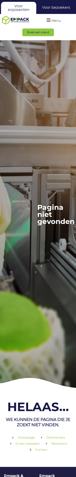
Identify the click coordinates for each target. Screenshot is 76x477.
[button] (53, 20)
